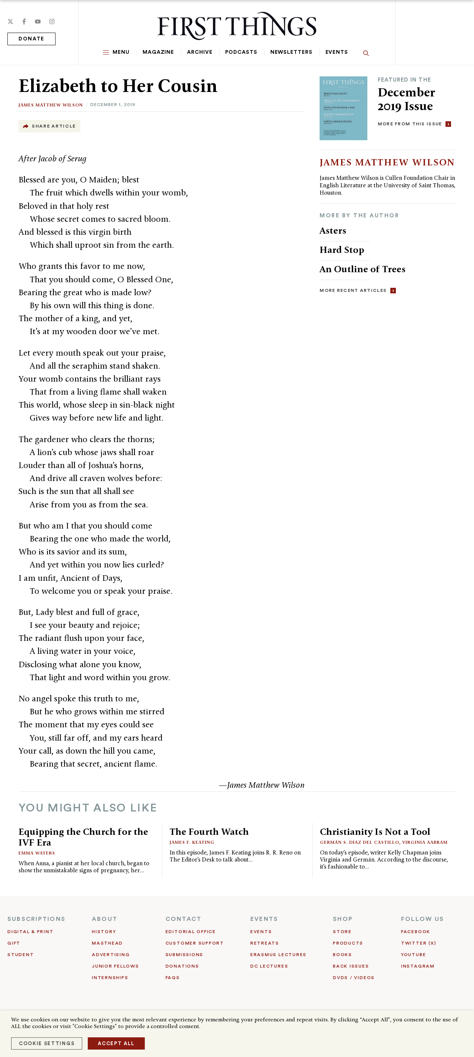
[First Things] (236, 26)
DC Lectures (269, 966)
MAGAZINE (158, 52)
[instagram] (52, 21)
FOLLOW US (422, 919)
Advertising (111, 954)
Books (342, 954)
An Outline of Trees (364, 269)
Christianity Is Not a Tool (375, 831)
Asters (333, 230)
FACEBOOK (415, 931)
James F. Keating (192, 842)
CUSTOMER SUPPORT (195, 943)
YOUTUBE (413, 954)
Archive (199, 52)
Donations (182, 966)
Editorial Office (191, 931)
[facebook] (24, 21)
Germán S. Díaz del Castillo (359, 842)
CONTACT (184, 919)
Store (342, 931)
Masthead (107, 943)
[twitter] (10, 21)
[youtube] (38, 21)
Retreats (264, 943)
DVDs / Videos (354, 977)
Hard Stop (342, 250)
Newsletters (291, 52)
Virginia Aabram (425, 842)
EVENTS (264, 919)
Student (20, 954)
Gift (13, 943)
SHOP (343, 919)
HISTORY (104, 931)
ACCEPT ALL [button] (116, 1043)
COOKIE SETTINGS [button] (46, 1043)
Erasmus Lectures (278, 954)
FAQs (173, 977)
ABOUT (104, 919)
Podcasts (241, 52)
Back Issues (351, 966)
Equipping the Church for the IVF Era (83, 837)
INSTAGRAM (418, 966)
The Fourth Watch (209, 831)
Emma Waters (37, 853)
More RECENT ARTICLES (353, 290)
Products (348, 943)
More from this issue (410, 124)
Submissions (184, 954)
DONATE (31, 39)
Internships (110, 977)
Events (337, 52)
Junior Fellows (115, 966)
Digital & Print (30, 931)
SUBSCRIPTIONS (36, 919)
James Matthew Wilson (51, 105)
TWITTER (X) (418, 943)
